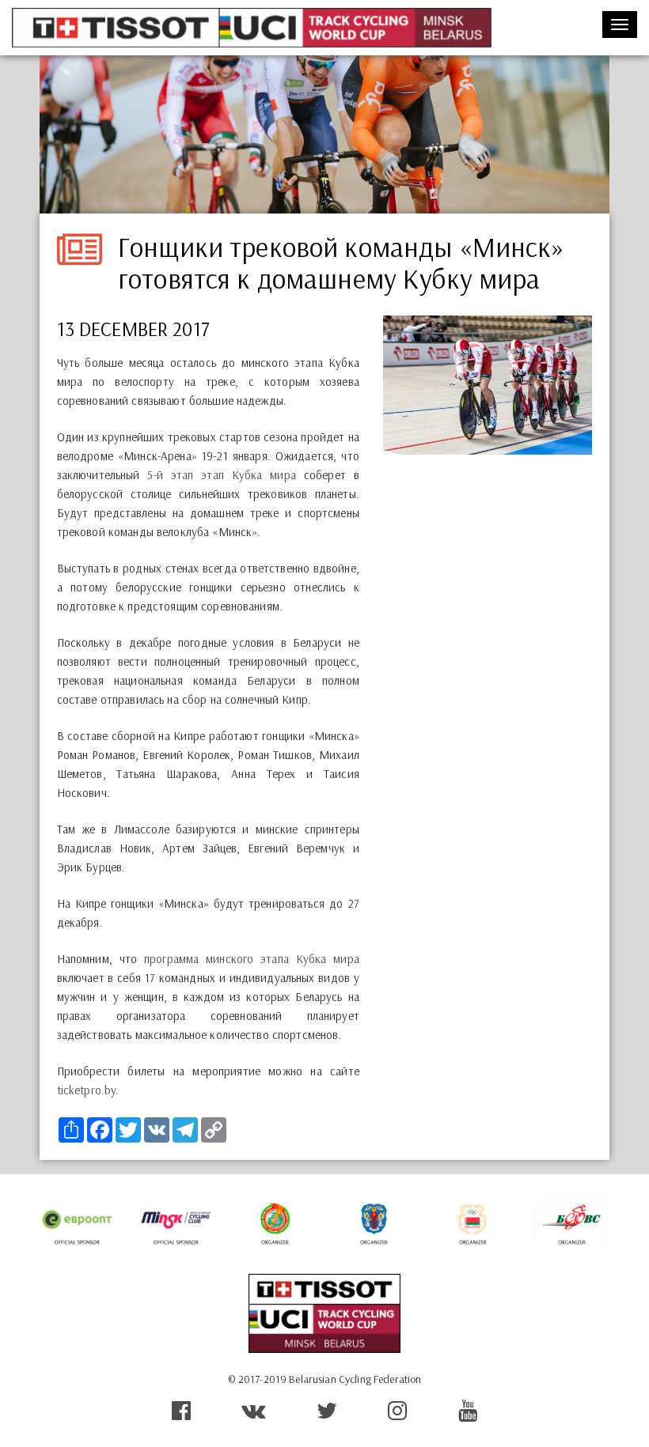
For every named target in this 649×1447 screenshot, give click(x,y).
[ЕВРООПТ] (77, 1223)
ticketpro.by (86, 1090)
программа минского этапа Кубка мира (251, 958)
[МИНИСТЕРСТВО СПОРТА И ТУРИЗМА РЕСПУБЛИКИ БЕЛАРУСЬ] (275, 1223)
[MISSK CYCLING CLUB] (176, 1223)
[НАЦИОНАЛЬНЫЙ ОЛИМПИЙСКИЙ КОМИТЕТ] (472, 1223)
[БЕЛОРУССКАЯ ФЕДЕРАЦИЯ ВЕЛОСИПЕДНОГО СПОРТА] (571, 1223)
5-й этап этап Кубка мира (221, 474)
